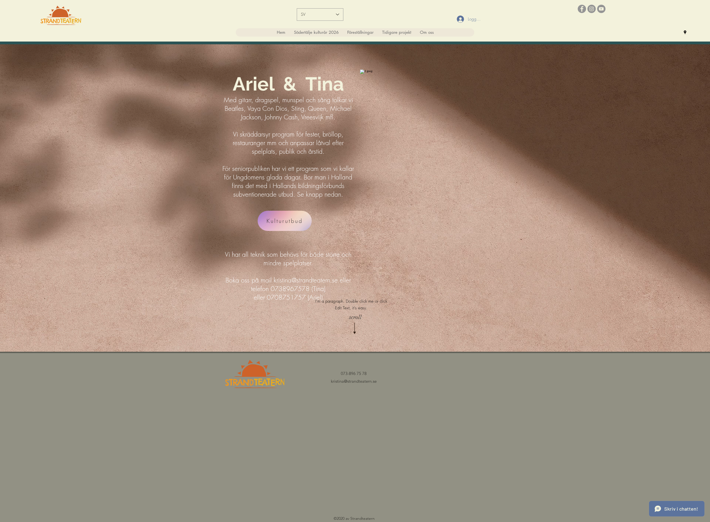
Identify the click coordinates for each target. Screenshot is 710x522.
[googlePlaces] (685, 32)
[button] (360, 32)
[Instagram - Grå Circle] (591, 9)
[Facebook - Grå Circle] (582, 9)
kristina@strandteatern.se (306, 280)
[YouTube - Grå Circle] (601, 9)
